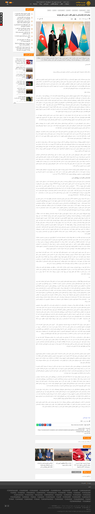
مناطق (62, 4)
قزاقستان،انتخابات (67, 497)
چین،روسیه (37, 499)
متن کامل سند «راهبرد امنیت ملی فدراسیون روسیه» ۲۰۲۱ (23, 40)
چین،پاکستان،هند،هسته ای (76, 501)
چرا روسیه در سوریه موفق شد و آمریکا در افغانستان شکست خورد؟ (22, 44)
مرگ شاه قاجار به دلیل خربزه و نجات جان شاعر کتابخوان (23, 33)
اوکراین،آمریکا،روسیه (24, 490)
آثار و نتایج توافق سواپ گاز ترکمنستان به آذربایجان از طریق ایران (22, 25)
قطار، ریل (59, 497)
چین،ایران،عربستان (59, 499)
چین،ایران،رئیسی (69, 499)
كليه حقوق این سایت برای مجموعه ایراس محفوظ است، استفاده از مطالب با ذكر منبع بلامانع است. (74, 511)
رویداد (40, 4)
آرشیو (90, 487)
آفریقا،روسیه (75, 490)
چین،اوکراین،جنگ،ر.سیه (16, 497)
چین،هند (12, 499)
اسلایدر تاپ (75, 10)
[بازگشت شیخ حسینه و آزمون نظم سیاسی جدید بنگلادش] (23, 76)
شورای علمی (46, 4)
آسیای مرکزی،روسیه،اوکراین (85, 490)
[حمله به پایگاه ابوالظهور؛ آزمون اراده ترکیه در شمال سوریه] (23, 69)
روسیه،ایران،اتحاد (87, 494)
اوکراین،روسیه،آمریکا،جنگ (13, 490)
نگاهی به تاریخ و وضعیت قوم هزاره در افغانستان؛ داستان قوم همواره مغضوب (22, 14)
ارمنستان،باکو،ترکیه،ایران (56, 490)
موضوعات (67, 4)
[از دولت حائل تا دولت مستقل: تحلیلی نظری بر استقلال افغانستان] (23, 83)
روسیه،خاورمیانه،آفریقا (49, 494)
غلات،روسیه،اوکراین (86, 497)
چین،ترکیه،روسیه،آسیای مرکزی (47, 499)
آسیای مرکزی (82, 10)
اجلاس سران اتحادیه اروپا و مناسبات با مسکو (22, 36)
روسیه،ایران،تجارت (77, 494)
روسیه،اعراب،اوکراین (41, 492)
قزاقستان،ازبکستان (77, 497)
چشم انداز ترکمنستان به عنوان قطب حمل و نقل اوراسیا (73, 15)
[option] (82, 459)
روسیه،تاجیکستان (68, 494)
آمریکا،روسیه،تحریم (67, 490)
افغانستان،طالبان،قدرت (45, 490)
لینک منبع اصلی (86, 418)
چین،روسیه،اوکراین (29, 499)
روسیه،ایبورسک (22, 492)
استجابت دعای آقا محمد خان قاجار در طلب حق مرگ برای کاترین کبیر (22, 29)
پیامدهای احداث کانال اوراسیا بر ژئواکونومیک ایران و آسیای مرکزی (23, 18)
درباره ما (89, 483)
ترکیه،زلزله (70, 492)
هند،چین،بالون (41, 497)
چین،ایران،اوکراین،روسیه (79, 499)
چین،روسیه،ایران (19, 499)
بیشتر (15, 103)
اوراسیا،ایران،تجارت (34, 490)
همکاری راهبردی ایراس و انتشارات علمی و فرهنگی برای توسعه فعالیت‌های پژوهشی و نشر (44, 465)
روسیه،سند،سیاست (29, 494)
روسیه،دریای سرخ (39, 494)
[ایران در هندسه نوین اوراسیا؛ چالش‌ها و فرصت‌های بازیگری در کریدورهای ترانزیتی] (23, 91)
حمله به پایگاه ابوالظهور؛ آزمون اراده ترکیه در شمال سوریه (63, 464)
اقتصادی (68, 10)
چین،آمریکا (34, 497)
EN (30, 4)
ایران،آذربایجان (77, 492)
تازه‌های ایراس (61, 10)
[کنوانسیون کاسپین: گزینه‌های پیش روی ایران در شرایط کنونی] (23, 99)
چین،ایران (88, 499)
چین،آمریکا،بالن (26, 497)
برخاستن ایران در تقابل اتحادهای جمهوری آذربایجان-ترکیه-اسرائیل (23, 21)
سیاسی (54, 10)
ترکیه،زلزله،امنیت (62, 492)
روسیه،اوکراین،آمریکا (31, 492)
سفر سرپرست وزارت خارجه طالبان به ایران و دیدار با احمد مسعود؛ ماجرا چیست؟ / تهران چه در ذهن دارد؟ (22, 48)
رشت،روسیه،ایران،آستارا (52, 492)
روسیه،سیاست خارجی (19, 494)
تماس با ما (84, 483)
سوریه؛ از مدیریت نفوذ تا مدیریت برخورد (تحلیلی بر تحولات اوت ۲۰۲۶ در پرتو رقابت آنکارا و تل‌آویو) (82, 465)
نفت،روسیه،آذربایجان (50, 497)
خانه (88, 10)
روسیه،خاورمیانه (59, 494)
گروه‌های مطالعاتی (54, 4)
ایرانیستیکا (35, 4)
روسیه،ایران (14, 492)
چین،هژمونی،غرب (87, 501)
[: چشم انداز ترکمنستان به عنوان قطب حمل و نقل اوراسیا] (71, 19)
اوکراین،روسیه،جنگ (86, 492)
